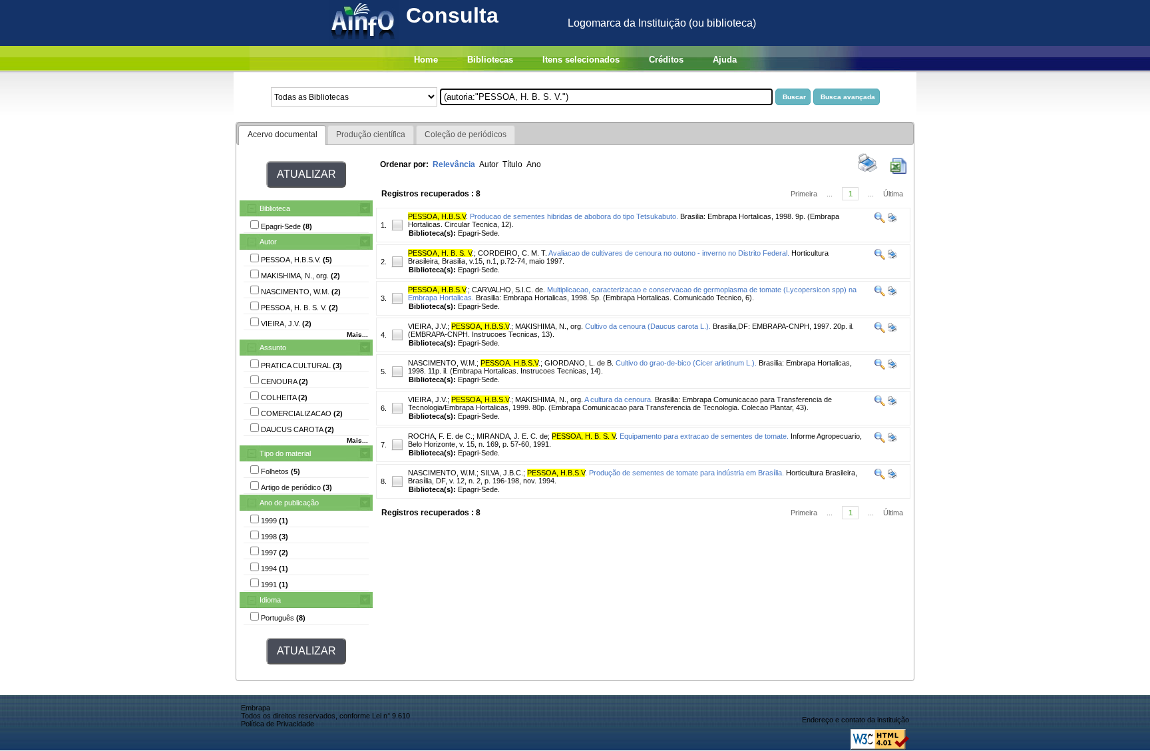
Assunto (273, 348)
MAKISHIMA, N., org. (549, 326)
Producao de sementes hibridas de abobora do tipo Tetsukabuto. (574, 216)
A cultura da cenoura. (618, 399)
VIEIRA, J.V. (427, 326)
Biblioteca (275, 208)
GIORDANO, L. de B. (579, 363)
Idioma (270, 600)
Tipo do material (285, 453)
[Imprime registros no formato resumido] (867, 171)
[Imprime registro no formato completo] (891, 220)
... (830, 194)
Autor (268, 242)
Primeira (804, 194)
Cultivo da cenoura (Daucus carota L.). (648, 326)
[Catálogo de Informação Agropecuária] (364, 42)
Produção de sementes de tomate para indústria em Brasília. (686, 473)
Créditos (666, 60)
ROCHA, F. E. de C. (440, 436)
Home (426, 60)
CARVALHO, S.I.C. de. (508, 290)
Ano (533, 164)
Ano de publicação (289, 503)
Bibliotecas (490, 60)
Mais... (357, 334)
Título (512, 164)
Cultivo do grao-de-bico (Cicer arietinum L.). (686, 363)
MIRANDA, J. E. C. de (512, 436)
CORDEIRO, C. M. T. (512, 253)
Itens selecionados (581, 60)
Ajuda (725, 60)
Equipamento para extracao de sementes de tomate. (704, 436)
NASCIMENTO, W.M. (442, 363)
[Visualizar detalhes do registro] (879, 220)
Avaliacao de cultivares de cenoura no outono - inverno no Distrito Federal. (668, 253)
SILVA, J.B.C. (501, 473)
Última (893, 194)
